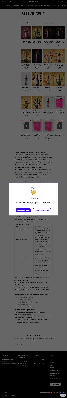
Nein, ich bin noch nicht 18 (42, 210)
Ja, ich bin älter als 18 (23, 210)
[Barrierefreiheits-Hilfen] (3, 395)
